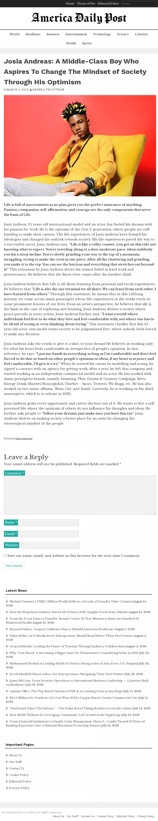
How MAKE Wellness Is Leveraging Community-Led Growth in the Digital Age (65, 715)
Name (11, 522)
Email (11, 534)
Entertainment (76, 34)
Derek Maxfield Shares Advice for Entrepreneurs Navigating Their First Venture (67, 674)
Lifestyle (141, 34)
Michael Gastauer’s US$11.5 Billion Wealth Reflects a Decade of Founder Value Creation (71, 601)
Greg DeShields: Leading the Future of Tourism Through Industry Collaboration (67, 646)
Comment (14, 473)
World (14, 34)
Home (70, 3)
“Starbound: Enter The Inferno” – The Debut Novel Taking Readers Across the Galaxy (71, 708)
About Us (15, 755)
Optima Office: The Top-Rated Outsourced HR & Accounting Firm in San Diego (66, 691)
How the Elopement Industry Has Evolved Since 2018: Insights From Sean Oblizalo (69, 612)
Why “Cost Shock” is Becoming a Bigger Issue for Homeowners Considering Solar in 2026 (73, 653)
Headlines (32, 34)
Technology (102, 34)
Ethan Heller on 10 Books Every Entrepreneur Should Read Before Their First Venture (71, 636)
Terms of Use (86, 3)
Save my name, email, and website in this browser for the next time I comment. (73, 556)
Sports (87, 43)
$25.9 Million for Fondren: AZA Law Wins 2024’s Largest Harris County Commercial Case (74, 698)
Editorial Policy (108, 3)
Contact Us (16, 768)
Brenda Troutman (48, 89)
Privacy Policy (19, 788)
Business (53, 34)
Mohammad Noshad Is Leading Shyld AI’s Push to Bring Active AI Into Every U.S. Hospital (74, 663)
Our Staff (15, 762)
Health (71, 43)
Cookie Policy (19, 775)
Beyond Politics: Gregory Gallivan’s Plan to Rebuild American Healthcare (62, 629)
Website (11, 545)
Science (123, 34)
